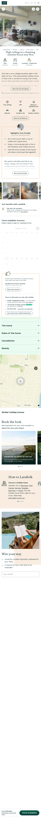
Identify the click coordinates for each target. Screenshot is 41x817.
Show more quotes (13, 289)
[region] (20, 381)
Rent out (27, 2)
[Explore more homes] (3, 9)
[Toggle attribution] (38, 405)
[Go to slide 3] (24, 44)
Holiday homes (6, 49)
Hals (37, 49)
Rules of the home (11, 333)
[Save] (37, 9)
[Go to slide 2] (22, 44)
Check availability (29, 813)
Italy (30, 486)
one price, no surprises (25, 309)
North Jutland (29, 49)
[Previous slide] (2, 26)
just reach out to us (16, 498)
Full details (24, 211)
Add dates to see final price (9, 813)
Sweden (25, 488)
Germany (12, 491)
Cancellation (8, 340)
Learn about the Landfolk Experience (19, 313)
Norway (18, 488)
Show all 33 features (20, 118)
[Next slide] (38, 26)
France (11, 488)
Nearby (5, 348)
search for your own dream (13, 428)
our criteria (29, 302)
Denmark (15, 49)
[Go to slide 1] (20, 44)
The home (7, 325)
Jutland (22, 49)
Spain (21, 491)
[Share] (33, 9)
